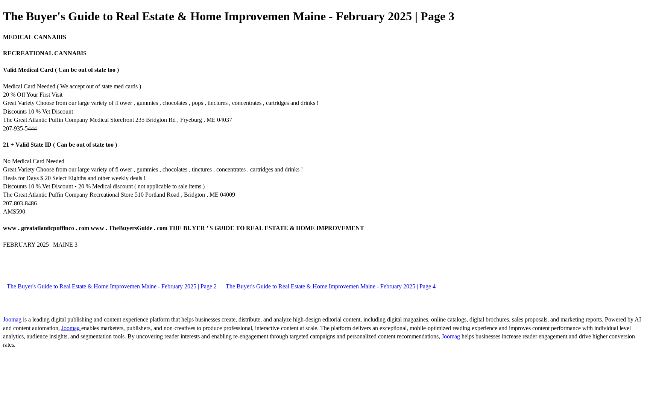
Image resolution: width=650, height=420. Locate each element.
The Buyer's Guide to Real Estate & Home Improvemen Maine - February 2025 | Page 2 (112, 286)
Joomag (13, 319)
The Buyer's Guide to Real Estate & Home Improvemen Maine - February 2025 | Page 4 (331, 286)
